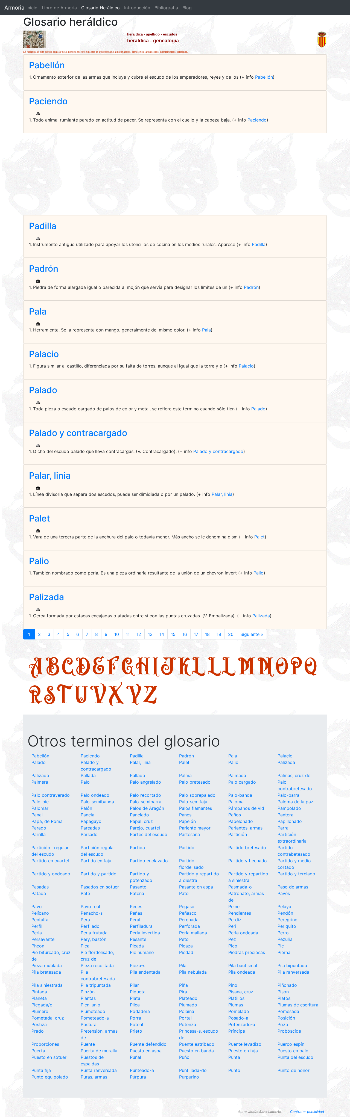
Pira (183, 991)
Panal (37, 814)
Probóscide (289, 1031)
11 (128, 634)
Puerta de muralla (99, 1050)
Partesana (189, 834)
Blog (187, 7)
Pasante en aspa (196, 887)
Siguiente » (251, 634)
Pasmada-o (240, 887)
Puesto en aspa (146, 1050)
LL (222, 665)
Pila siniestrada (47, 985)
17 (196, 634)
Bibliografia (166, 7)
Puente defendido (148, 1044)
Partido (186, 847)
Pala (37, 311)
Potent (137, 1024)
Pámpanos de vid (246, 808)
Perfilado (90, 926)
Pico (232, 946)
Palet (39, 518)
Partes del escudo (148, 834)
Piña (183, 985)
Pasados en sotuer (100, 887)
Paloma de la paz (295, 801)
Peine (234, 906)
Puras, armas (94, 1077)
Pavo (36, 906)
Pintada (39, 991)
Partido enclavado (149, 860)
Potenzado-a (241, 1024)
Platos (284, 998)
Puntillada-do (193, 1070)
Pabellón (47, 65)
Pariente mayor (195, 828)
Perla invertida (145, 932)
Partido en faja (96, 860)
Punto (234, 1070)
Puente (88, 1044)
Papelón (187, 821)
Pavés (284, 893)
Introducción (137, 7)
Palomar (39, 808)
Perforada (189, 926)
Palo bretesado (195, 782)
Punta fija (41, 1070)
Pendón (285, 913)
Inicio (32, 7)
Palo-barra (288, 795)
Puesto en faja (243, 1050)
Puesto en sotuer (48, 1057)
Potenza (187, 1024)
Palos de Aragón (147, 808)
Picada (137, 946)
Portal (185, 1018)
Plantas (88, 998)
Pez (232, 939)
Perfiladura (141, 926)
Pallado (137, 775)
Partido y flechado (247, 860)
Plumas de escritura (298, 1005)
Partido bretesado (247, 847)
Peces (136, 906)
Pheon (37, 946)
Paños (234, 814)
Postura (89, 1024)
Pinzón (88, 991)
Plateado (188, 998)
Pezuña (285, 939)
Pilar (134, 985)
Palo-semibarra (145, 801)
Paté (85, 893)
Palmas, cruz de (294, 775)
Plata (135, 998)
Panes (185, 814)
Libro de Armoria (60, 7)
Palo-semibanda (97, 801)
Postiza (39, 1024)
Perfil (36, 926)
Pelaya (284, 906)
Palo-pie (40, 801)
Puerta (38, 1050)
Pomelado (238, 1011)
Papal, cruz (141, 821)
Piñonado (287, 985)
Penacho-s (92, 913)
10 (116, 634)
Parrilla (38, 834)
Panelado (139, 814)
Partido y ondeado (50, 873)
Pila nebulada (193, 972)
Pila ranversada (293, 972)
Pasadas (40, 887)
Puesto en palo (293, 1050)
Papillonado (290, 821)
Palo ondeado (95, 795)
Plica (135, 1005)
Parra (283, 828)
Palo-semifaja (193, 801)
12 (138, 634)
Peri (232, 926)
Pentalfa (39, 919)
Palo (85, 782)
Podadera (140, 1011)
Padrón (43, 268)
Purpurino (189, 1077)
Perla (36, 932)
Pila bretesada (46, 972)
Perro (283, 932)
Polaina (186, 1011)
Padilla (42, 226)
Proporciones (45, 1044)
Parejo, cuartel (145, 828)
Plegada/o (41, 1005)
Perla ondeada (243, 932)
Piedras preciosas (246, 952)
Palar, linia (50, 475)
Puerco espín (291, 1044)
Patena (137, 893)
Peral (135, 919)
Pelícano (40, 913)
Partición (237, 834)
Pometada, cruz (47, 1018)
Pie (281, 946)
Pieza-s (137, 965)
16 (184, 634)
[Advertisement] (175, 174)
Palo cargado (242, 782)
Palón (86, 808)
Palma (185, 775)
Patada (38, 893)
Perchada (189, 919)
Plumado (188, 1005)
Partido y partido (98, 873)
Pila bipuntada (292, 965)
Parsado (89, 834)
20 (231, 634)
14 (161, 634)
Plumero (39, 1011)
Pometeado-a (95, 1018)
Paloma (236, 801)
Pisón (283, 991)
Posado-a (238, 1018)
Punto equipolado (49, 1077)
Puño (184, 1057)
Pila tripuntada (96, 985)
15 (173, 634)
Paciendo (48, 101)
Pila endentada (145, 972)
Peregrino (288, 919)
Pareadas (90, 828)
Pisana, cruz (240, 991)
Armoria (14, 7)
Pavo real (90, 906)
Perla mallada (193, 932)
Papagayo (91, 821)
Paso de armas (293, 887)
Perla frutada (94, 932)
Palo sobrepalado (197, 795)
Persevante (42, 939)
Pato (184, 893)
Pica (85, 946)
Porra (135, 1018)
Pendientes (239, 913)
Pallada (88, 775)
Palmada (237, 775)
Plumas (235, 1005)
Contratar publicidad (307, 1112)
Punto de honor (294, 1070)
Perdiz (234, 919)
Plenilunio (90, 1005)
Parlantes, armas (245, 828)
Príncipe (236, 1031)
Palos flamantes (195, 808)
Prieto (136, 1031)
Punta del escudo (295, 1057)
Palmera (39, 782)
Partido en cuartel (50, 860)
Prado (37, 1031)
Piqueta (137, 991)
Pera (85, 919)
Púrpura (138, 1077)
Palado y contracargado (78, 433)
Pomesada (288, 1011)
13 (150, 634)
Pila (182, 965)
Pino (232, 985)
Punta (234, 1057)
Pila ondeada (241, 972)
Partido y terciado (296, 873)
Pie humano (142, 952)
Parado (38, 828)
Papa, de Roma (47, 821)
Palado (43, 390)
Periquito (287, 926)
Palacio (44, 354)
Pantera (285, 814)
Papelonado (240, 821)
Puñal (135, 1057)
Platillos (236, 998)
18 (207, 634)
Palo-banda (240, 795)
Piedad (186, 952)
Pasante (138, 887)
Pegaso (186, 906)
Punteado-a (142, 1070)
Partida (137, 847)
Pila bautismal (242, 965)
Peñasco (188, 913)
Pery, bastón (93, 939)
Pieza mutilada (46, 965)
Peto (184, 939)
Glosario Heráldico (100, 7)
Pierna (284, 952)
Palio (39, 561)
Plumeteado (93, 1011)
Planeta (39, 998)
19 (219, 634)
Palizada (46, 597)
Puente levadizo (244, 1044)
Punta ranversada (99, 1070)
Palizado (40, 775)
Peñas (136, 913)
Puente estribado (196, 1044)
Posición (286, 1018)
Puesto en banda (196, 1050)
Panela (87, 814)
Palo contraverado (50, 795)
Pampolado (289, 808)
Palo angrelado (145, 782)
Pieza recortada (97, 965)
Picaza (186, 946)
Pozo (283, 1024)
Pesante (138, 939)
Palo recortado (145, 795)
